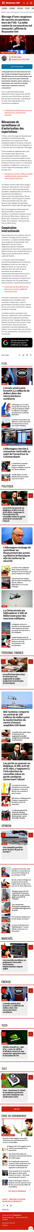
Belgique (4, 8)
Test (3, 1087)
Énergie (4, 921)
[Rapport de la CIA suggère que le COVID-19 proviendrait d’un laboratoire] (5, 1146)
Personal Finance (6, 887)
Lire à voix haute (17, 67)
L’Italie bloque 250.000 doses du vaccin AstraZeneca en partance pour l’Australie (18, 112)
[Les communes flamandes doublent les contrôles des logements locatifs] (6, 903)
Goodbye (5, 1219)
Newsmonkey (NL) (8, 1217)
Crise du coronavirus (8, 53)
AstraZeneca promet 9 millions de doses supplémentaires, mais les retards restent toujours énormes (18, 176)
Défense (4, 384)
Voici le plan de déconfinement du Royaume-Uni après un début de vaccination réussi (16, 289)
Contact (5, 1199)
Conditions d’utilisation (17, 1199)
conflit (4, 876)
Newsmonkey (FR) (22, 1217)
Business (4, 480)
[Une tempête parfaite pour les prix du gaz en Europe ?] (6, 914)
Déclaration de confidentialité (12, 1201)
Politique (20, 8)
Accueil (3, 12)
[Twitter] (7, 1205)
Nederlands (5, 1209)
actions (4, 957)
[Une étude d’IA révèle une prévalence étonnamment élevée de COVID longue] (5, 1154)
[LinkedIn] (10, 1205)
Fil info (27, 8)
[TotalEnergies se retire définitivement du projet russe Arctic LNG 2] (6, 473)
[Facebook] (3, 1205)
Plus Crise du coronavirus (20, 1190)
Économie (12, 8)
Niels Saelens (18, 57)
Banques (4, 445)
